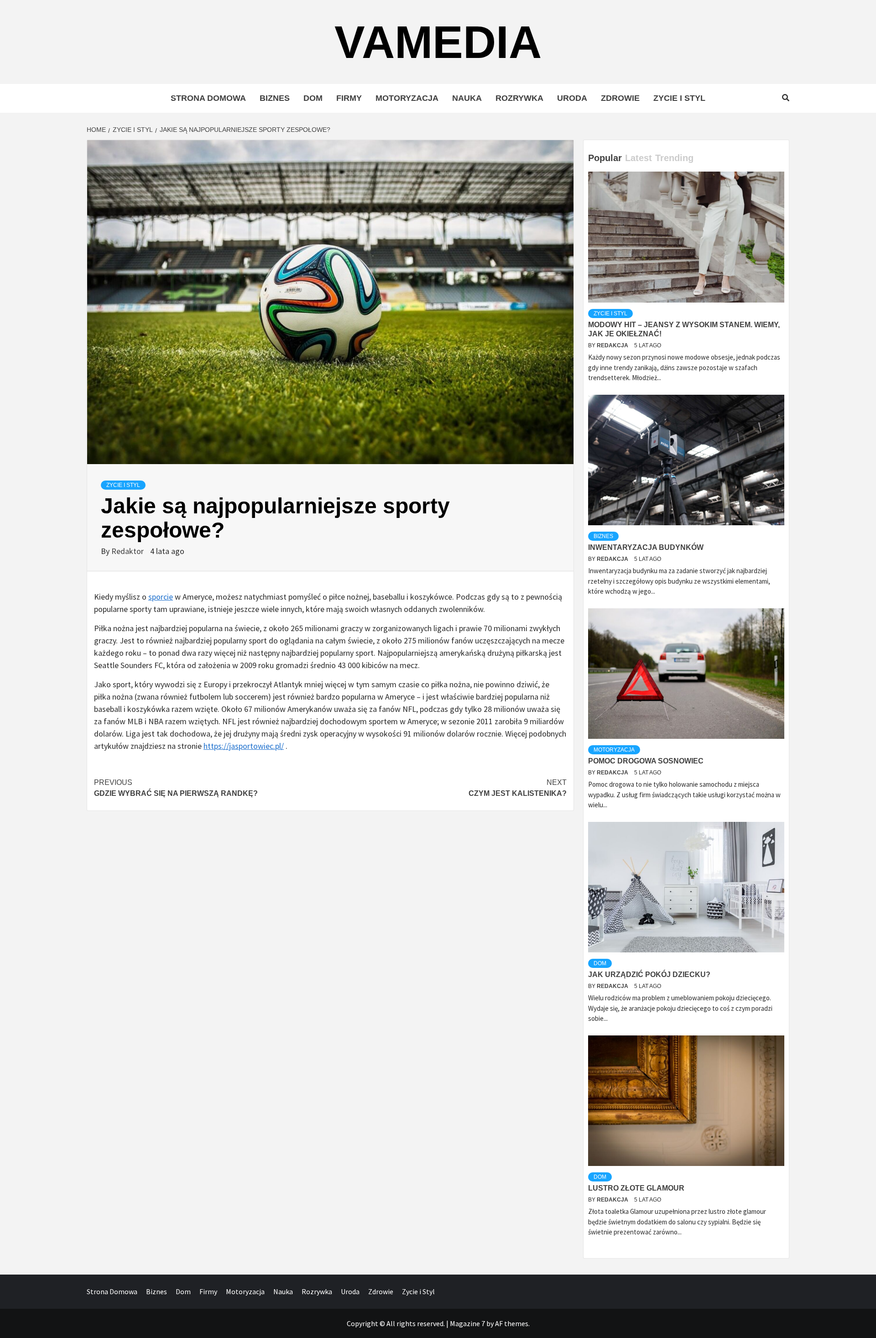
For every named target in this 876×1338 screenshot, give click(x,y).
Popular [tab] (605, 158)
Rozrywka (519, 98)
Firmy (349, 98)
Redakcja (613, 345)
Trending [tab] (674, 158)
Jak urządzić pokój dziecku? (649, 974)
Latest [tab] (638, 158)
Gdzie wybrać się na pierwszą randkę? (176, 788)
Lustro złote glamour (636, 1188)
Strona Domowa (208, 98)
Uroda (572, 98)
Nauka (467, 98)
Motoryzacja (406, 98)
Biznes (275, 98)
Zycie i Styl (679, 98)
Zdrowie (620, 98)
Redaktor (128, 551)
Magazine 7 (467, 1323)
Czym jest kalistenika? (518, 788)
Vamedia (438, 42)
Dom (313, 98)
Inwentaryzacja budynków (646, 547)
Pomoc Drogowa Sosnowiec (646, 761)
